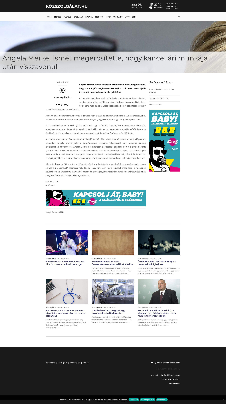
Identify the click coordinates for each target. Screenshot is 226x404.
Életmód (99, 17)
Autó (127, 17)
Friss (49, 17)
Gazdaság (78, 17)
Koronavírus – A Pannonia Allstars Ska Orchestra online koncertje (65, 263)
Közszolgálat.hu (62, 97)
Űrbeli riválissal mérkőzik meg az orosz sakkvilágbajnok (157, 263)
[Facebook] (57, 104)
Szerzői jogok (75, 363)
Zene (134, 17)
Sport (108, 17)
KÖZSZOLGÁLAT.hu (67, 6)
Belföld (57, 17)
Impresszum (50, 363)
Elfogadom (134, 400)
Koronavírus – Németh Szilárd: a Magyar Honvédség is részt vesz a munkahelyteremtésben (157, 313)
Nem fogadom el (147, 400)
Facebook (87, 363)
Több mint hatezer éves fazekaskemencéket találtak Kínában (113, 263)
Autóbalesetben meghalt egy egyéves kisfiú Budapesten (108, 311)
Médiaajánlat (62, 363)
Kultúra (89, 17)
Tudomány (118, 17)
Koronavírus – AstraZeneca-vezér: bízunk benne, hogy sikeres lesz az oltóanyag (65, 313)
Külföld (67, 17)
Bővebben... (162, 400)
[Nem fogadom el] (223, 399)
